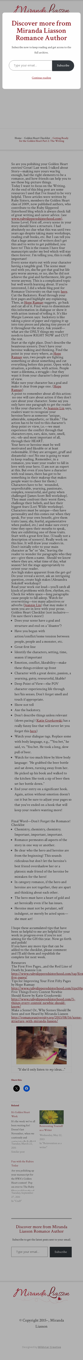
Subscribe (63, 65)
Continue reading (41, 78)
